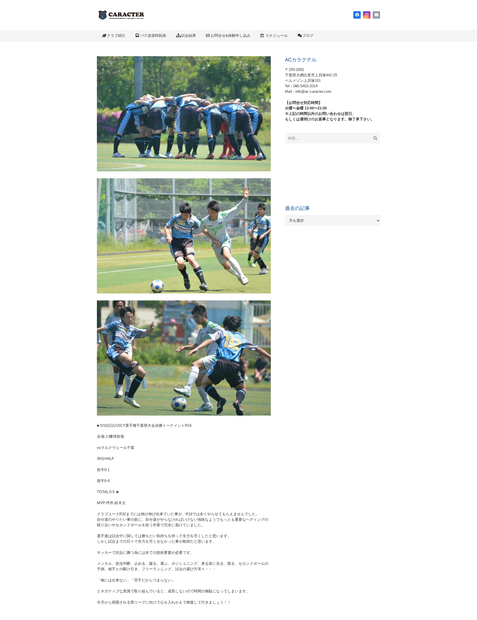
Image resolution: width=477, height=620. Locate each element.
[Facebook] (357, 15)
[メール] (376, 15)
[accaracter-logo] (121, 14)
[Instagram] (366, 15)
